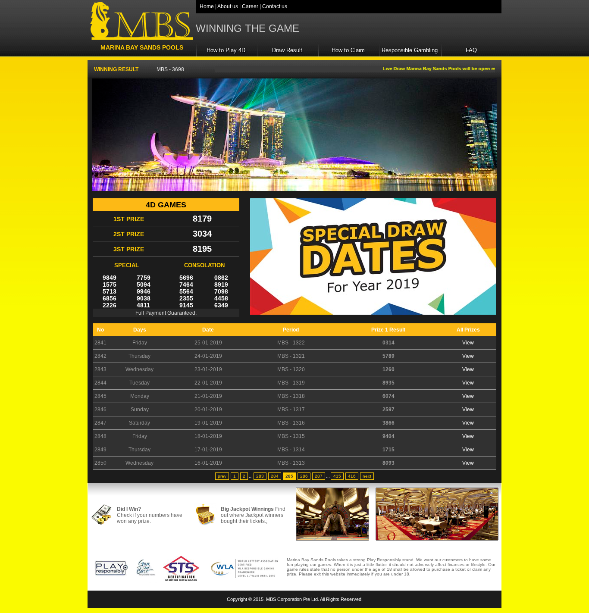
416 (352, 476)
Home (207, 6)
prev (222, 476)
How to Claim (348, 50)
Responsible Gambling (410, 50)
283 (260, 476)
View (468, 343)
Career (250, 6)
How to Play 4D (226, 50)
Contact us (274, 6)
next (367, 476)
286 (304, 476)
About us (227, 6)
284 (275, 476)
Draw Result (287, 50)
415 (337, 476)
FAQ (471, 50)
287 (319, 476)
